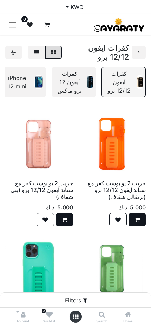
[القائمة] (36, 52)
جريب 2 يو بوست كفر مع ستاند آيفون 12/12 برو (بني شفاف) (42, 190)
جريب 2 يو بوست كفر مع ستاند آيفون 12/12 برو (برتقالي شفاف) (117, 190)
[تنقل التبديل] (12, 24)
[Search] (102, 314)
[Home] (128, 314)
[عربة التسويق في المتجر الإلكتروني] (47, 25)
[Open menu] (75, 317)
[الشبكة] (53, 52)
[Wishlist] (49, 314)
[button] (137, 219)
